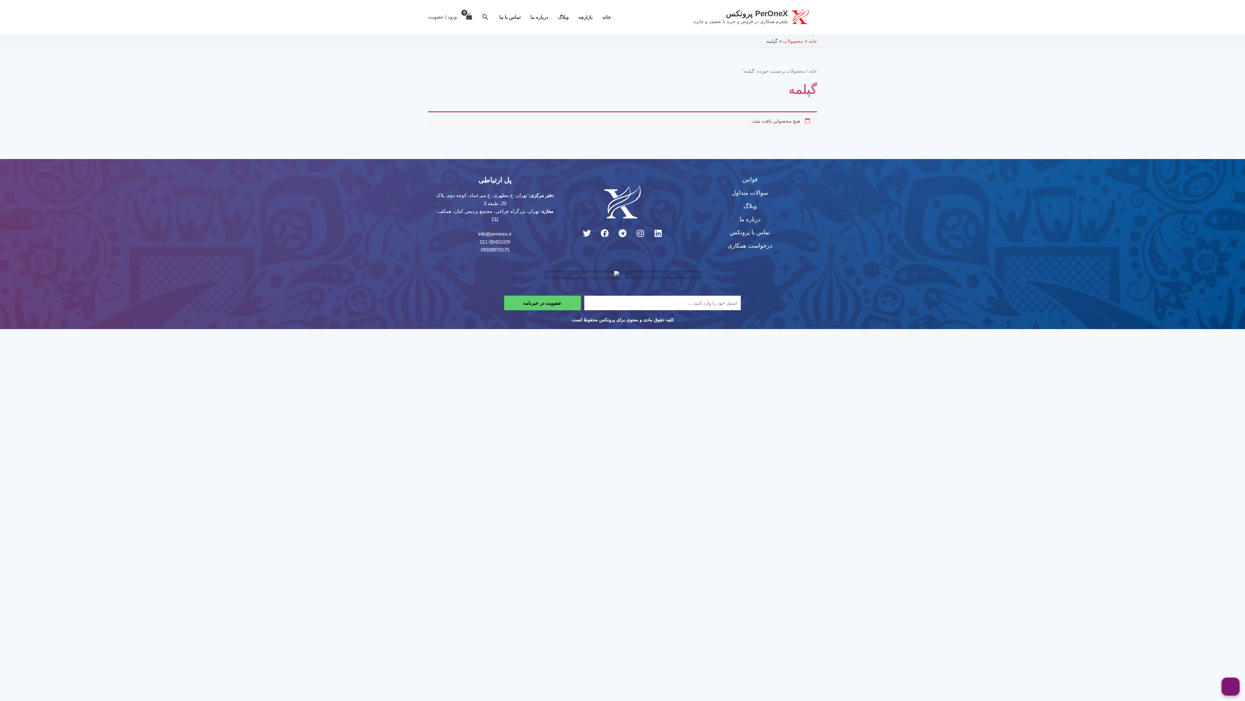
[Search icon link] (484, 17)
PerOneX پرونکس (757, 13)
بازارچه (585, 17)
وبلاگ (563, 17)
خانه (606, 17)
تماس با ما (510, 17)
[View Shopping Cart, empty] (469, 17)
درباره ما (539, 17)
